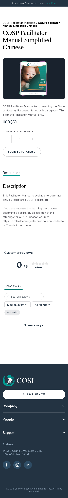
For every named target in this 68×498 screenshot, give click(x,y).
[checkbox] (12, 312)
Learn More (50, 3)
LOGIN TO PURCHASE (21, 151)
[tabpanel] (34, 328)
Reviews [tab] (13, 286)
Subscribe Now (34, 394)
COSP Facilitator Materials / (20, 22)
